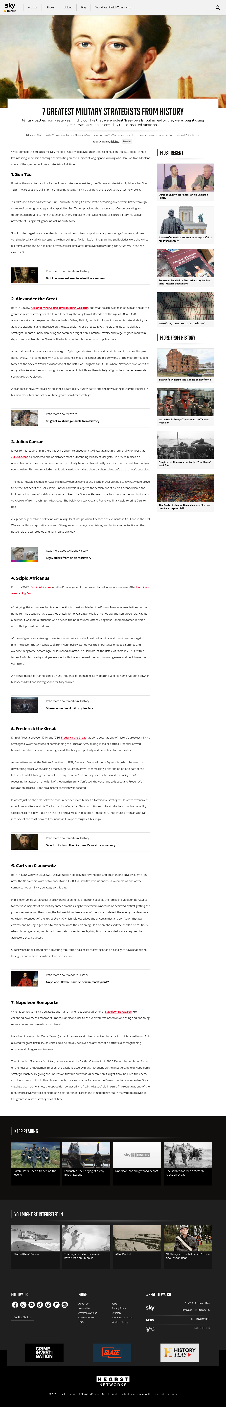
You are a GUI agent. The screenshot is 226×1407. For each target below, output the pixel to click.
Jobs (114, 1303)
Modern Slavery (120, 1322)
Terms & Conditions (122, 1317)
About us (83, 1303)
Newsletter (84, 1308)
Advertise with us (87, 1312)
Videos (68, 7)
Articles (32, 7)
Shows (50, 7)
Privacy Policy (119, 1308)
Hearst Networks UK (69, 1394)
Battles (127, 141)
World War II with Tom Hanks (113, 7)
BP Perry (115, 141)
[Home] (10, 7)
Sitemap (116, 1312)
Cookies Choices (22, 1317)
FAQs (81, 1322)
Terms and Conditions (164, 1394)
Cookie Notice (86, 1317)
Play (83, 7)
